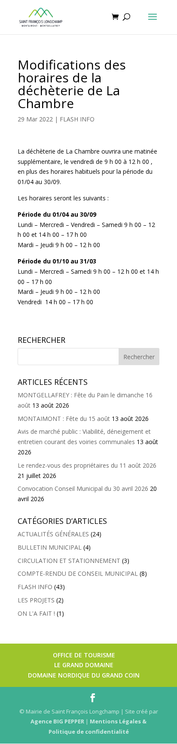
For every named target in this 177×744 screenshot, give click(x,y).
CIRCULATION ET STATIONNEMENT (69, 560)
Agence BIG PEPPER (57, 721)
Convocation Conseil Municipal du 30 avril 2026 (83, 488)
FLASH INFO (77, 119)
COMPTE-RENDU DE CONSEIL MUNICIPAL (78, 573)
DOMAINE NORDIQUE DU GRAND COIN (84, 675)
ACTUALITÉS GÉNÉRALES (53, 534)
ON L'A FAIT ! (36, 613)
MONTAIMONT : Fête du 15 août (64, 418)
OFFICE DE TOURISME (84, 655)
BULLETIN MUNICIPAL (50, 547)
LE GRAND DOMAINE (83, 665)
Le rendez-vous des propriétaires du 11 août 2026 (87, 465)
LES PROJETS (36, 600)
